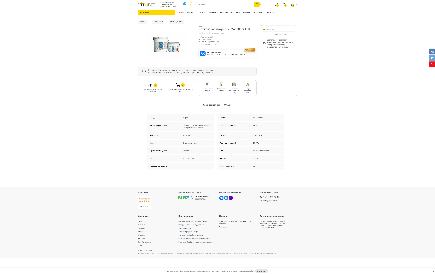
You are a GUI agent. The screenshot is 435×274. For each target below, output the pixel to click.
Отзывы (228, 104)
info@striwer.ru (168, 4)
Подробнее (250, 271)
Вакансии (141, 235)
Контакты (270, 12)
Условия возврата (185, 228)
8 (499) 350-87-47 (168, 2)
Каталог (141, 245)
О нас (238, 12)
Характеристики (211, 104)
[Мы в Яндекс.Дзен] (231, 198)
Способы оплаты (226, 12)
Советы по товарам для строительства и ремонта (235, 222)
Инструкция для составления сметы (192, 221)
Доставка (212, 12)
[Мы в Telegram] (226, 198)
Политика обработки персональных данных (195, 242)
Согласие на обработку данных (190, 235)
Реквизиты (200, 12)
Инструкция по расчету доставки (191, 225)
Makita (181, 12)
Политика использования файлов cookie (194, 239)
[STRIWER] (146, 6)
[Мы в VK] (221, 198)
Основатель (258, 12)
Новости (246, 12)
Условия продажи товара (188, 232)
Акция (190, 12)
